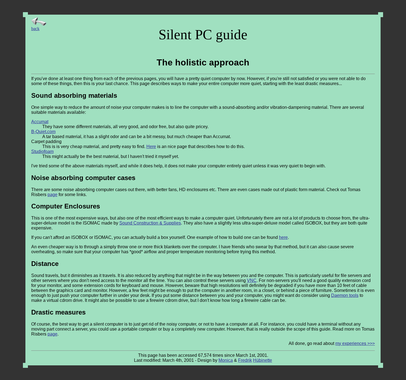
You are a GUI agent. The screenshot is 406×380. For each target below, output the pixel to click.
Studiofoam (42, 151)
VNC (252, 280)
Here (151, 146)
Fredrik (245, 360)
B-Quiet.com (43, 131)
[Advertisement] (357, 34)
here (283, 237)
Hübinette (262, 360)
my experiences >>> (355, 343)
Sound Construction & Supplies (150, 223)
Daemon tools (344, 295)
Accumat (39, 121)
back (35, 28)
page (52, 194)
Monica (225, 360)
